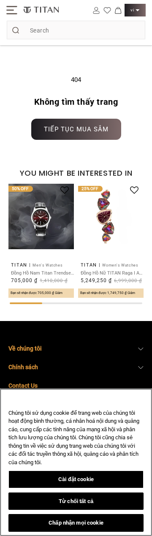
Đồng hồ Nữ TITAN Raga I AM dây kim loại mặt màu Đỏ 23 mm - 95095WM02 (112, 273)
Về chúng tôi (25, 348)
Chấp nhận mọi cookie (76, 523)
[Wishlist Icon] (107, 10)
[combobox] (76, 30)
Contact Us (23, 385)
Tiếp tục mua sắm (76, 129)
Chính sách (23, 367)
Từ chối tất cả (76, 501)
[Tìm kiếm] (15, 30)
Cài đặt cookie (76, 479)
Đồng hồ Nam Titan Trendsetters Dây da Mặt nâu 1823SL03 (42, 273)
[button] (11, 10)
